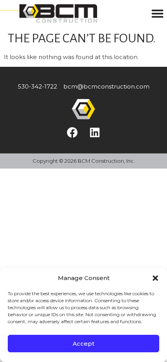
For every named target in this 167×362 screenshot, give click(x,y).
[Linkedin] (94, 132)
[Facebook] (72, 132)
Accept (83, 343)
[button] (155, 278)
